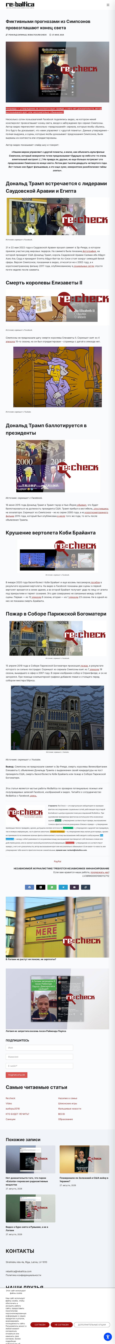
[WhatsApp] (52, 887)
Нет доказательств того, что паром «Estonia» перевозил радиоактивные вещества (27, 1181)
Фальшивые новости (69, 1108)
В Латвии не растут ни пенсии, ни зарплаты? (31, 959)
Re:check (10, 1098)
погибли (95, 582)
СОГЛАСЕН (40, 1324)
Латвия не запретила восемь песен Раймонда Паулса (36, 1031)
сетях (90, 266)
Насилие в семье (67, 1098)
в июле (61, 516)
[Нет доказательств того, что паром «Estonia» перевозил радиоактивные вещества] (30, 1159)
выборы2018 (13, 1108)
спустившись (101, 508)
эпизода (10, 341)
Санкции (10, 1119)
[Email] (74, 887)
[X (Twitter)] (40, 887)
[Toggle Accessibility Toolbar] (108, 1336)
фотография (89, 251)
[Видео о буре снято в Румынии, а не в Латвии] (30, 1208)
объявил (81, 505)
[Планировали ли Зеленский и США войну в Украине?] (84, 1159)
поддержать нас (100, 872)
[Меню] (108, 5)
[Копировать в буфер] (85, 887)
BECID (61, 1114)
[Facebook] (29, 887)
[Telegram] (63, 887)
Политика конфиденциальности (23, 1275)
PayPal (57, 861)
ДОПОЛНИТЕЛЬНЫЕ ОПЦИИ (92, 1324)
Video (9, 1103)
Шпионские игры (67, 1103)
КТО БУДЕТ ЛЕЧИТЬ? (17, 1114)
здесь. (33, 795)
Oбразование (65, 1119)
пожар (84, 665)
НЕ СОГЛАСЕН (62, 1324)
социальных (80, 266)
